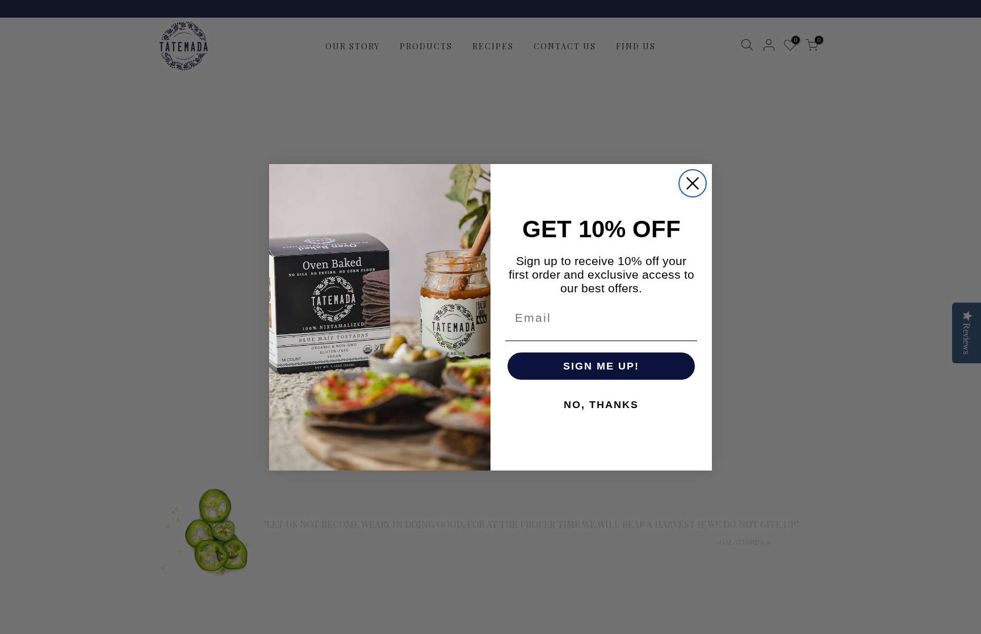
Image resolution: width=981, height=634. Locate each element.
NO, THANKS (601, 404)
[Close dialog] (692, 183)
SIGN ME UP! (601, 366)
